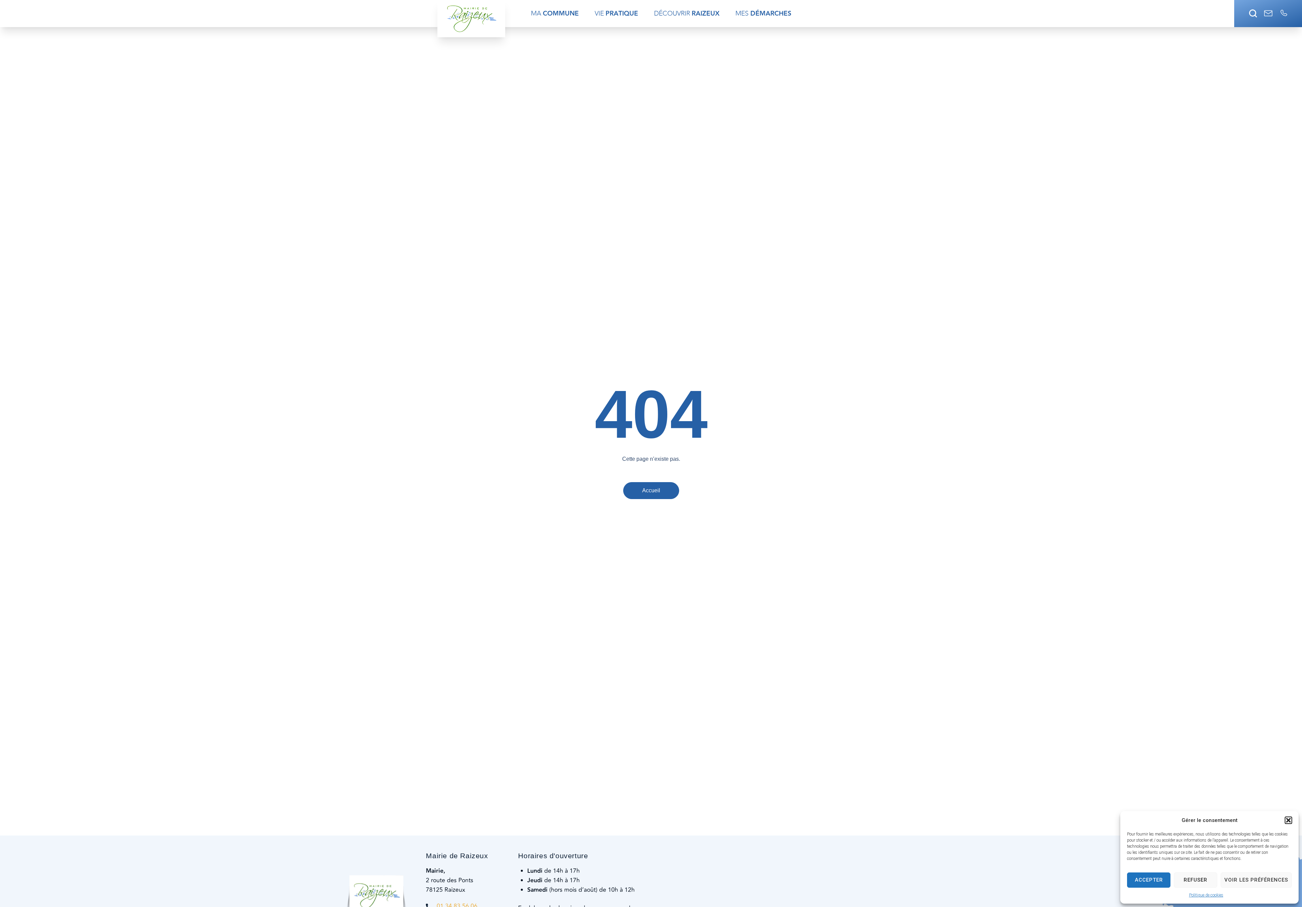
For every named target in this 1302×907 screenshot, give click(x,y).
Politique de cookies (1206, 895)
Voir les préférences (1256, 880)
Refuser (1195, 880)
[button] (1288, 820)
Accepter (1149, 880)
